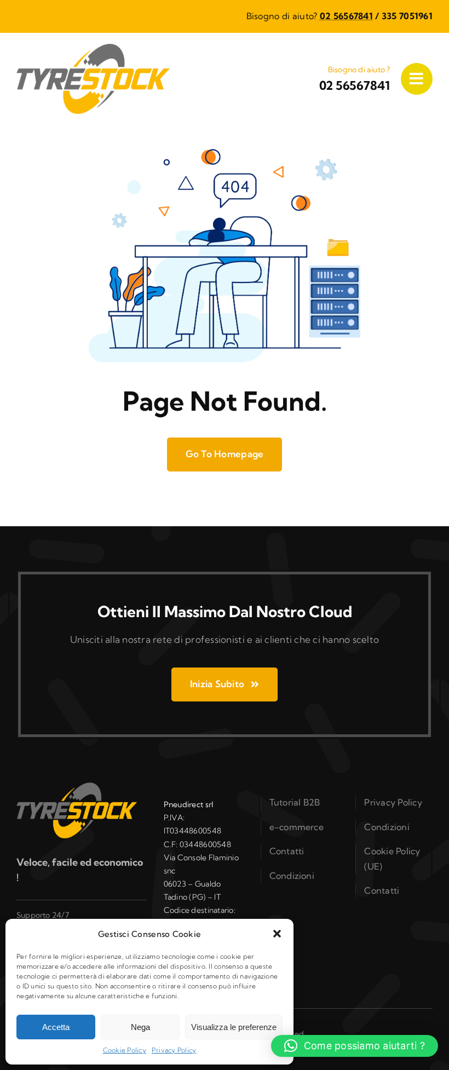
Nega (140, 1027)
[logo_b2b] (93, 48)
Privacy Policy (174, 1050)
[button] (277, 933)
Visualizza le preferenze (234, 1027)
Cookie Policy (124, 1050)
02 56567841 (346, 15)
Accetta (56, 1027)
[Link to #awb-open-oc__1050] (417, 79)
